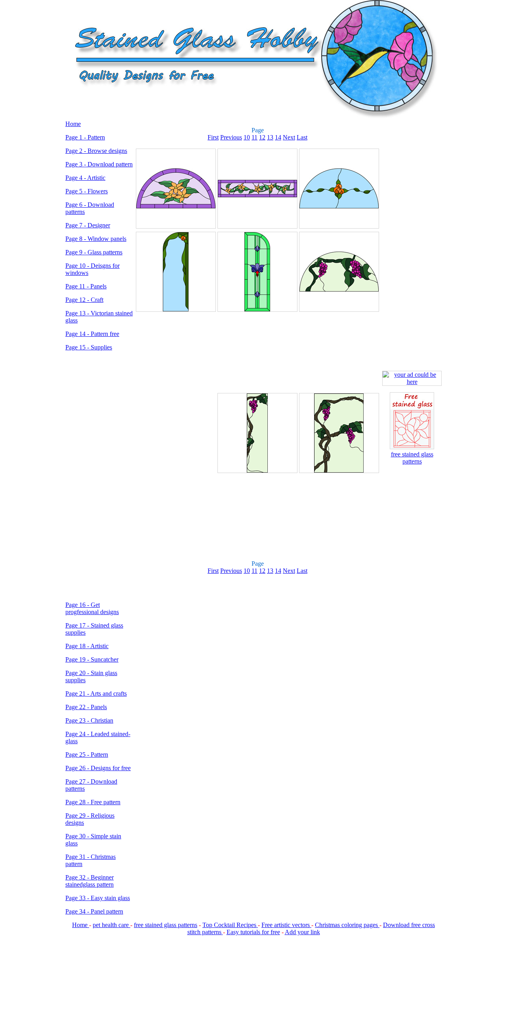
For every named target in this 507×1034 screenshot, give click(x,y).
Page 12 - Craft (84, 299)
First (213, 137)
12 (262, 137)
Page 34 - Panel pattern (94, 911)
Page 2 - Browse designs (96, 150)
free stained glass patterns (412, 458)
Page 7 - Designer (87, 225)
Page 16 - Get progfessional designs (92, 608)
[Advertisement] (99, 476)
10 (247, 137)
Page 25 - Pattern (86, 754)
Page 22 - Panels (86, 707)
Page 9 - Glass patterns (93, 252)
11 (254, 137)
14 (278, 137)
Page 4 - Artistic (85, 177)
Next (289, 137)
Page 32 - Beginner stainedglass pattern (89, 881)
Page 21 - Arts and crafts (96, 693)
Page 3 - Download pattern (99, 164)
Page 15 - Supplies (88, 347)
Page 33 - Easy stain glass (97, 898)
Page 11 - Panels (86, 286)
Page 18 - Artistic (87, 646)
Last (302, 137)
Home (73, 123)
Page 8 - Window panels (95, 238)
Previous (231, 137)
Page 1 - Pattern (85, 137)
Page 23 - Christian (89, 720)
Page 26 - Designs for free (98, 768)
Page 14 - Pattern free (92, 333)
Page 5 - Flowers (86, 191)
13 (270, 137)
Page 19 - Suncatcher (91, 659)
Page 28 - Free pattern (92, 802)
